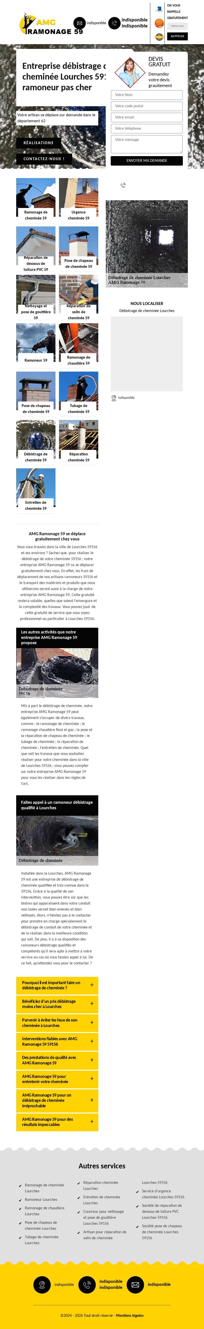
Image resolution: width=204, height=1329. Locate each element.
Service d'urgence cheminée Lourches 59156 (163, 1194)
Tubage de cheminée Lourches (41, 1240)
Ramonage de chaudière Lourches (44, 1211)
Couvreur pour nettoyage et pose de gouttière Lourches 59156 (103, 1218)
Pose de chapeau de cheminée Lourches (41, 1226)
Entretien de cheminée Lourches (101, 1200)
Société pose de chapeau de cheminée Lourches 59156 (162, 1232)
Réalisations (39, 143)
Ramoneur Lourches (41, 1200)
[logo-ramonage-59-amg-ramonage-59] (38, 23)
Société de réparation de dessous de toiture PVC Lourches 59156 (162, 1212)
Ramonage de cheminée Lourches (44, 1188)
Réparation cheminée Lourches (100, 1186)
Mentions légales (130, 1316)
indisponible (96, 23)
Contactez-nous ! (44, 159)
